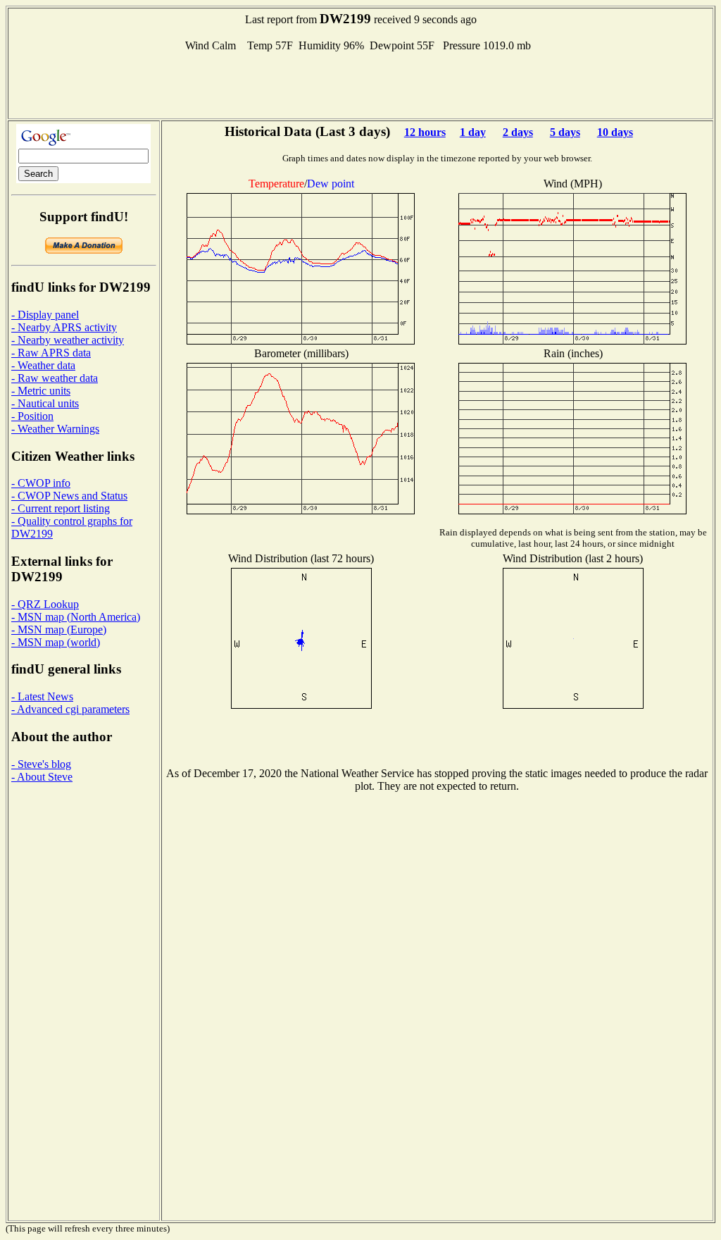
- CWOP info (40, 483)
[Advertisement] (360, 84)
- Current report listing (60, 508)
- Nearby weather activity (67, 340)
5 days (565, 132)
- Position (32, 416)
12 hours (425, 132)
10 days (615, 132)
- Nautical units (45, 403)
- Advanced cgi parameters (70, 709)
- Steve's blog (41, 764)
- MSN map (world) (55, 642)
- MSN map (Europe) (58, 630)
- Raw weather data (54, 378)
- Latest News (42, 696)
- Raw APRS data (51, 353)
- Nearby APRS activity (64, 327)
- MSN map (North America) (75, 617)
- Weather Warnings (55, 429)
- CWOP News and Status (69, 496)
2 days (518, 132)
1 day (473, 132)
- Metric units (40, 391)
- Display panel (45, 315)
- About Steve (42, 777)
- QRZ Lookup (45, 604)
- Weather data (43, 365)
